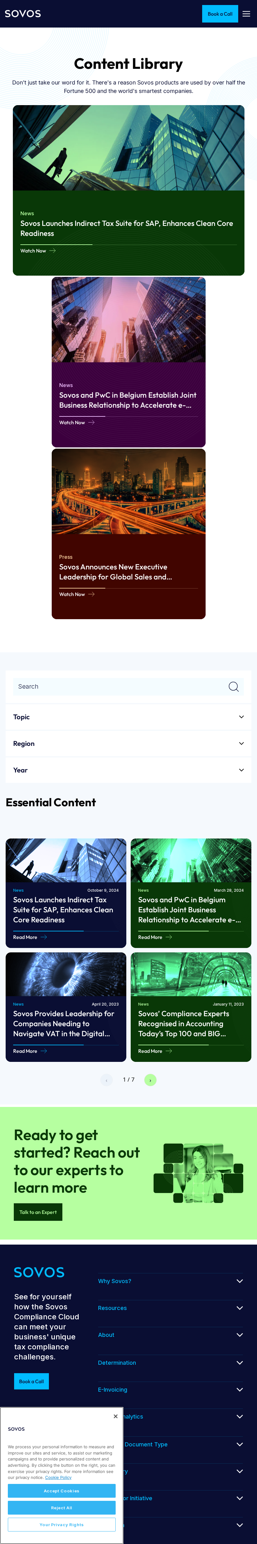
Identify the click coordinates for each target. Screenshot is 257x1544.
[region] (61, 1475)
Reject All (62, 1507)
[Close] (116, 1416)
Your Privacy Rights (61, 1524)
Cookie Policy (58, 1477)
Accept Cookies (62, 1490)
